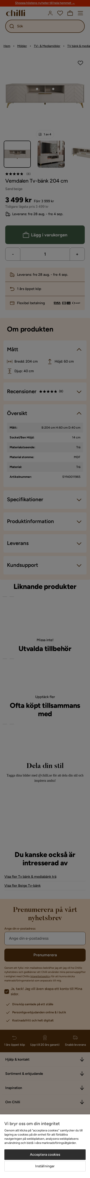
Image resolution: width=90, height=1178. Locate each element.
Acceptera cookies (45, 1154)
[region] (45, 1146)
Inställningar (45, 1166)
